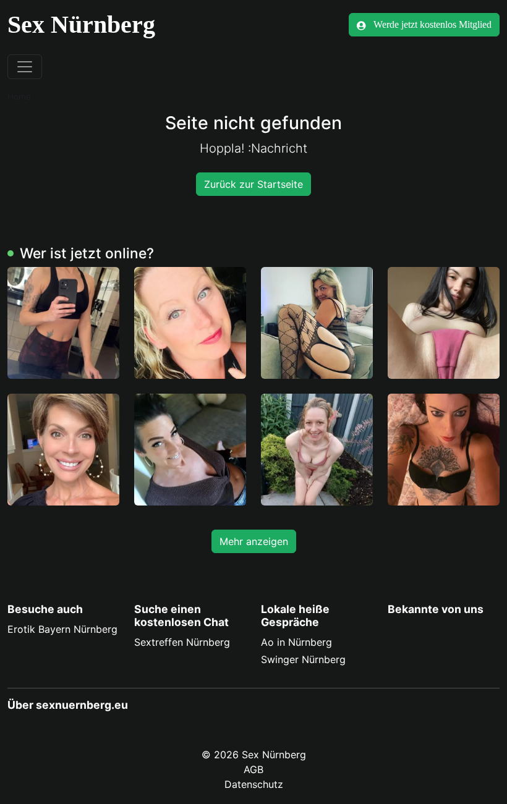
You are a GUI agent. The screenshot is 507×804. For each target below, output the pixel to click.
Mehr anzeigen (253, 541)
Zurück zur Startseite (253, 184)
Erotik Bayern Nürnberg (62, 629)
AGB (253, 769)
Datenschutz (253, 784)
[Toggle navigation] (24, 66)
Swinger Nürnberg (303, 659)
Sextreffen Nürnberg (182, 642)
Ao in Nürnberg (296, 642)
